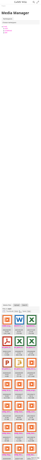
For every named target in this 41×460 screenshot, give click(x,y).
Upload (16, 305)
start (6, 28)
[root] (5, 26)
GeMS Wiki (20, 2)
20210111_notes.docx (22, 326)
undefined (8, 31)
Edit (37, 2)
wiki (6, 33)
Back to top (35, 458)
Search (33, 2)
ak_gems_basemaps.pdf (10, 347)
